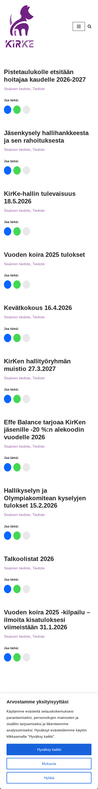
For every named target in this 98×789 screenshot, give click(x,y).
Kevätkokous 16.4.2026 (38, 307)
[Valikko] (79, 26)
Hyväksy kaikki (49, 749)
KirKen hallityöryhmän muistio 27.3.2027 (37, 365)
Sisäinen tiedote (17, 89)
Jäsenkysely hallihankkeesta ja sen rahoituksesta (46, 136)
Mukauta (49, 764)
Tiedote (38, 89)
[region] (49, 741)
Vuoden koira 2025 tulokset (44, 254)
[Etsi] (89, 26)
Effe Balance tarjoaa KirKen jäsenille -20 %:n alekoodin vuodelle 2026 (45, 430)
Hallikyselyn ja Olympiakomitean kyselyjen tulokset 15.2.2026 (45, 498)
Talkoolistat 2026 (29, 558)
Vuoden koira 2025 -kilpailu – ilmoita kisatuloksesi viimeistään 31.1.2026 (47, 620)
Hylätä (49, 778)
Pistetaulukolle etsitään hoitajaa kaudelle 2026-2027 (45, 75)
